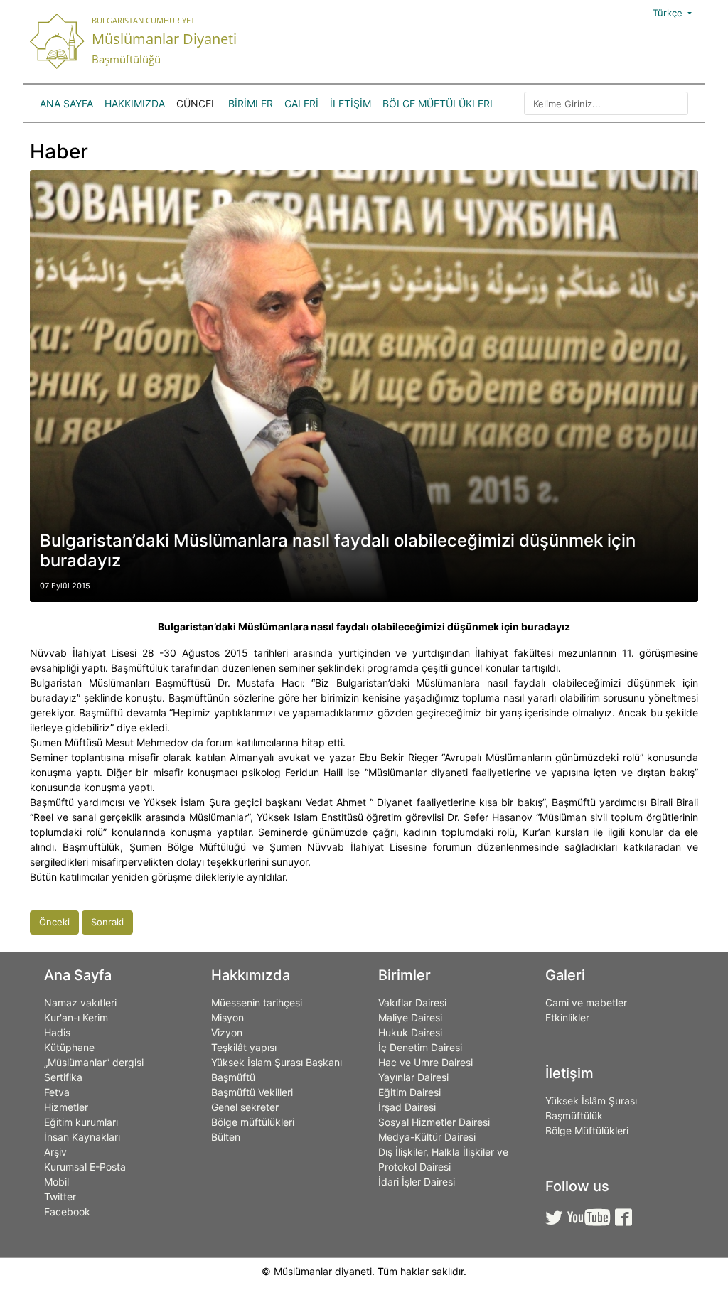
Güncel (196, 103)
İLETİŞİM (350, 103)
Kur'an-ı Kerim (76, 1017)
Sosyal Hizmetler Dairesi (434, 1122)
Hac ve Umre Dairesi (425, 1062)
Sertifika (63, 1077)
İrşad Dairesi (407, 1107)
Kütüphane (69, 1047)
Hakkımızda (135, 103)
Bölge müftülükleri (252, 1122)
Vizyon (226, 1032)
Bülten (225, 1137)
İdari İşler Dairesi (416, 1182)
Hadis (57, 1032)
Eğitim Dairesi (409, 1092)
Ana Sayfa (66, 103)
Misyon (227, 1017)
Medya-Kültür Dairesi (427, 1137)
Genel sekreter (245, 1107)
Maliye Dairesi (410, 1017)
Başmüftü (233, 1077)
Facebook (67, 1211)
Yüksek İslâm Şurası (591, 1101)
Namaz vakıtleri (80, 1002)
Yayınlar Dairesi (413, 1077)
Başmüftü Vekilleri (252, 1092)
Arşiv (55, 1152)
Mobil (56, 1182)
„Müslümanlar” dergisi (94, 1062)
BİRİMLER (250, 103)
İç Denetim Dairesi (420, 1047)
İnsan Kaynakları (82, 1137)
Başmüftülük (574, 1115)
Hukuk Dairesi (410, 1032)
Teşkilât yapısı (244, 1047)
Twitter (60, 1196)
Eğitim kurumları (81, 1122)
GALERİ (301, 103)
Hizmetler (66, 1107)
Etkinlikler (567, 1017)
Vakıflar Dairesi (412, 1002)
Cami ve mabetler (586, 1002)
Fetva (57, 1092)
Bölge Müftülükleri (437, 103)
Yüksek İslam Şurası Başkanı (276, 1062)
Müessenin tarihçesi (256, 1002)
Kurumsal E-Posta (85, 1167)
